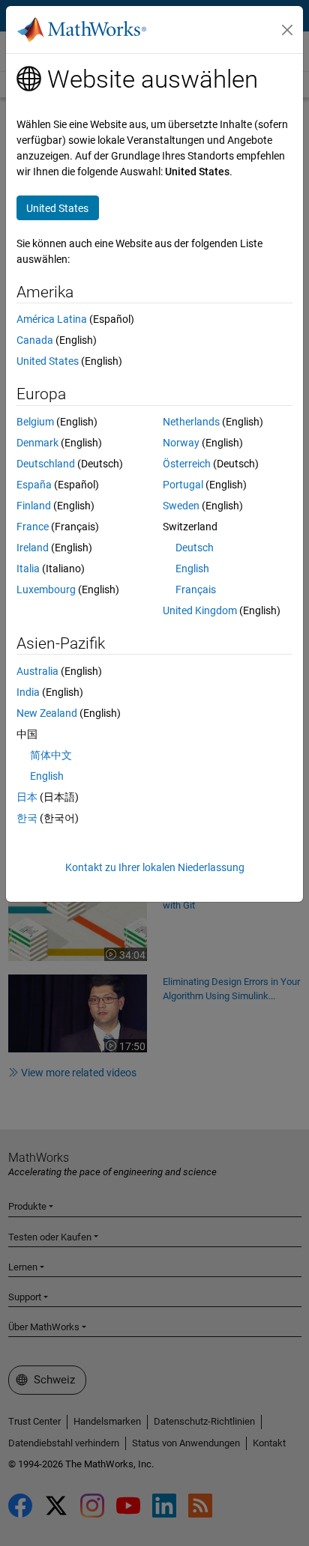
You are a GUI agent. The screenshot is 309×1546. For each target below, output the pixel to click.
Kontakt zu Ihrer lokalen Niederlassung (154, 867)
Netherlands (191, 422)
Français (196, 589)
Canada (34, 340)
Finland (33, 506)
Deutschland (45, 464)
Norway (181, 443)
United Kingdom (200, 610)
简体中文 (51, 755)
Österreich (187, 464)
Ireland (32, 548)
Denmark (37, 443)
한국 (27, 818)
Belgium (35, 422)
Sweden (181, 506)
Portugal (183, 485)
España (34, 485)
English (192, 569)
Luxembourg (46, 589)
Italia (28, 569)
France (32, 527)
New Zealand (46, 713)
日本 (27, 797)
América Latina (51, 319)
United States (47, 361)
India (28, 692)
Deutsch (195, 548)
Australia (37, 671)
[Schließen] (287, 29)
